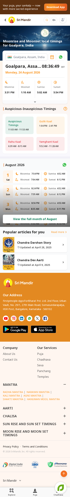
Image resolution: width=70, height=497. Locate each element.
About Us (9, 354)
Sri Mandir (10, 481)
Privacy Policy (11, 446)
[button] (61, 57)
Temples (43, 377)
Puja (40, 354)
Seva (40, 365)
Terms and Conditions (35, 446)
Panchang (43, 371)
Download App (55, 7)
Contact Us (10, 359)
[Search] (47, 20)
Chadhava (43, 359)
